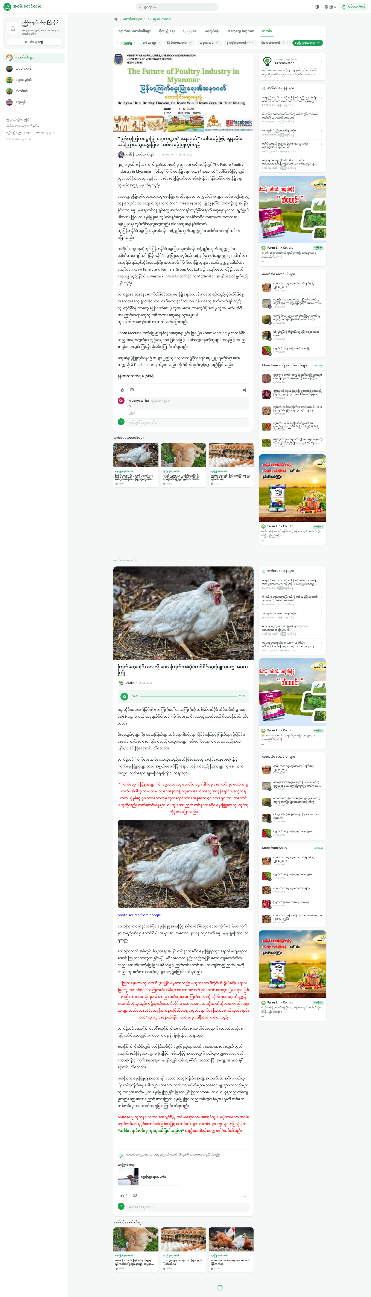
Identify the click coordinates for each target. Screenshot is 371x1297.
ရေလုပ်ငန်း (212, 31)
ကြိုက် (132, 413)
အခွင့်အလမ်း (209, 43)
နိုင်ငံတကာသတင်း (179, 43)
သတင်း (267, 31)
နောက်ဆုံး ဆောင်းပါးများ (135, 31)
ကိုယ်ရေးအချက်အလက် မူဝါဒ (22, 126)
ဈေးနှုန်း (21, 102)
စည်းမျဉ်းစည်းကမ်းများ (18, 132)
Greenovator (166, 155)
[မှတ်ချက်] (135, 1196)
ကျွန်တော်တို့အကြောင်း (18, 120)
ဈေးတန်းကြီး (23, 80)
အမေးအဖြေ (23, 68)
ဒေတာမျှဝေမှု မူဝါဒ (44, 132)
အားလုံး (318, 365)
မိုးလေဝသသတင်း (274, 43)
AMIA (130, 683)
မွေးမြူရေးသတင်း (159, 19)
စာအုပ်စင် (21, 91)
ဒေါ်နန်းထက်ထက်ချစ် (140, 154)
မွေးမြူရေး (190, 31)
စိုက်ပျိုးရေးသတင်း (240, 43)
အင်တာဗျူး (151, 43)
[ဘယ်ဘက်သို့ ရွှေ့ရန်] (119, 43)
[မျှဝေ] (244, 390)
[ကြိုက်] (122, 390)
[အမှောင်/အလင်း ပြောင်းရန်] (317, 7)
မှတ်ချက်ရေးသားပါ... (143, 422)
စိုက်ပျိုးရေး (167, 31)
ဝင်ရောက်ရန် (36, 42)
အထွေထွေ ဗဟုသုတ (240, 31)
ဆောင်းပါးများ (24, 57)
